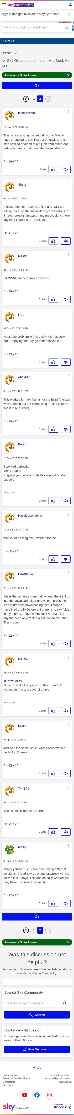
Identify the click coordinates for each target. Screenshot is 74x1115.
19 (10, 354)
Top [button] (38, 1067)
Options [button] (6, 53)
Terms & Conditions (60, 1075)
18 (10, 291)
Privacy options (11, 1075)
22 (10, 551)
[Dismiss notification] (69, 14)
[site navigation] (4, 5)
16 (10, 161)
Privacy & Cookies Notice (16, 1078)
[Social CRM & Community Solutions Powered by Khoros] (62, 1107)
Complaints (9, 1081)
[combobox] (33, 27)
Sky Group (8, 1085)
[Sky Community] (21, 5)
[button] (69, 111)
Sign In (69, 5)
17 (10, 232)
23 (10, 635)
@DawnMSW (12, 681)
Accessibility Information (58, 1078)
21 (10, 492)
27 (10, 895)
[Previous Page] (26, 98)
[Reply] (66, 169)
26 (10, 823)
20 (10, 421)
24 (10, 702)
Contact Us (65, 1081)
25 (10, 765)
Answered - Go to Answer (37, 75)
